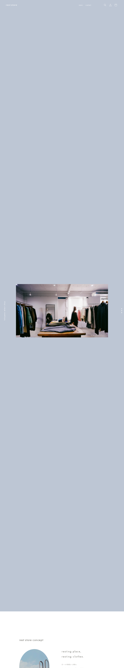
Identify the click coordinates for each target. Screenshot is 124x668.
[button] (105, 5)
